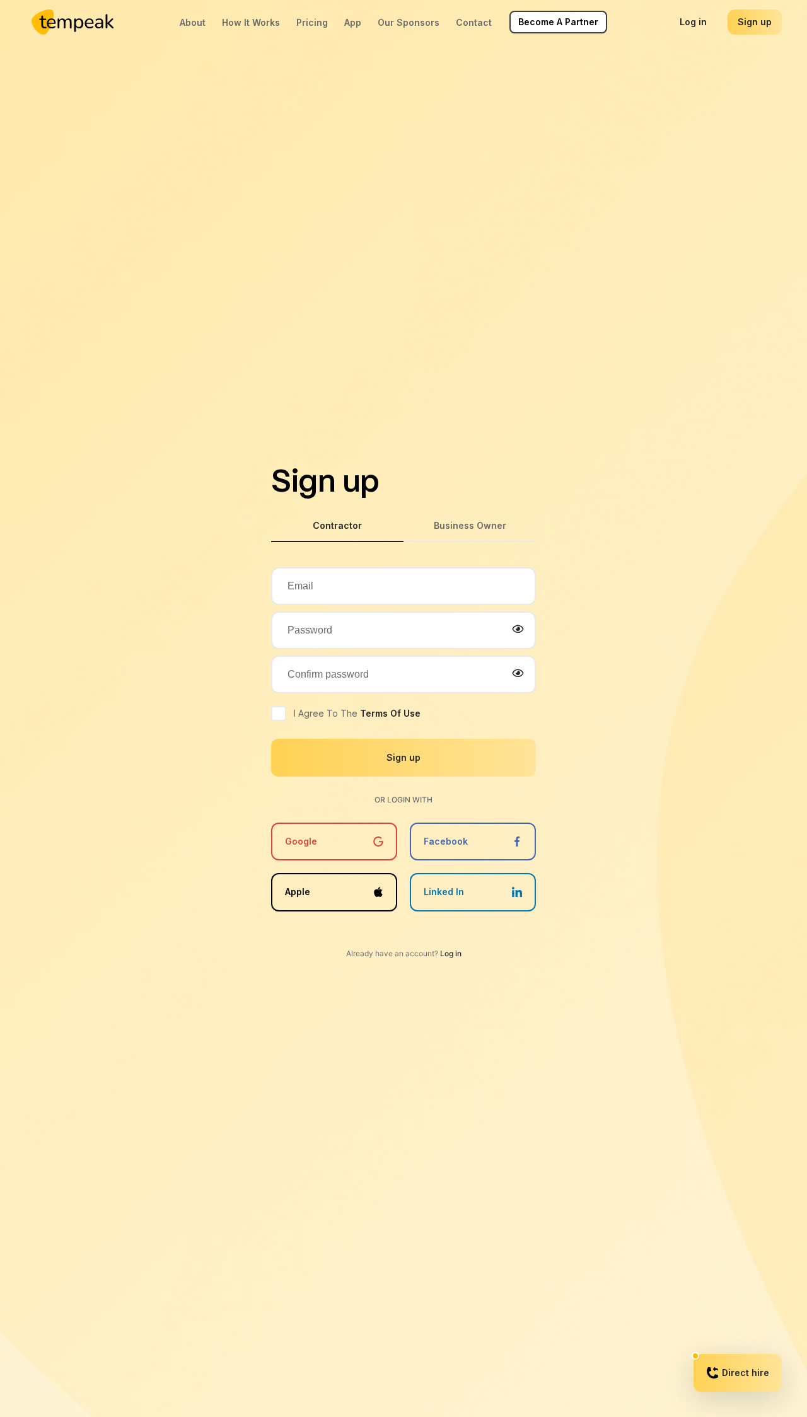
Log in (693, 21)
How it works (251, 22)
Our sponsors (408, 22)
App (352, 22)
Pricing (312, 22)
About (193, 22)
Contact (474, 22)
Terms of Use (390, 713)
